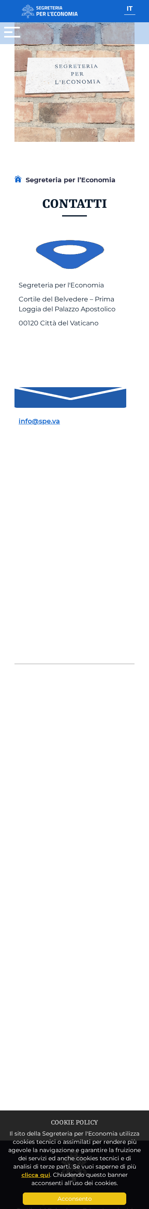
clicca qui (36, 1174)
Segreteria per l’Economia (70, 179)
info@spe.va (39, 420)
